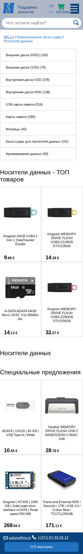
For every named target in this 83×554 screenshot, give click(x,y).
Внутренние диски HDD (28, 92)
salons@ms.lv (20, 538)
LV (50, 6)
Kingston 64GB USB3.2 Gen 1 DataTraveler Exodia (20, 240)
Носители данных (18, 41)
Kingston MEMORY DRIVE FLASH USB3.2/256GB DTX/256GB (61, 315)
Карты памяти (20, 117)
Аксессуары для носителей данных (37, 141)
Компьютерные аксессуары (39, 37)
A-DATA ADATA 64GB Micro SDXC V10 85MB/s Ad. (20, 315)
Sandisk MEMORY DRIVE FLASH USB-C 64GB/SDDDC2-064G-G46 (61, 433)
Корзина (63, 12)
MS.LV (9, 37)
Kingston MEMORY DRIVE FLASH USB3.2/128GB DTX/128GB (61, 240)
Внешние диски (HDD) (27, 55)
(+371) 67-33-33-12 (52, 537)
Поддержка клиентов (27, 9)
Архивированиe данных (27, 154)
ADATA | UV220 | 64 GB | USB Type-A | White (20, 433)
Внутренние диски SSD (28, 80)
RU (50, 12)
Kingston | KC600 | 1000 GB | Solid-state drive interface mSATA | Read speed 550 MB (20, 508)
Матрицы (16, 129)
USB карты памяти (24, 104)
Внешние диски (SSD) (26, 67)
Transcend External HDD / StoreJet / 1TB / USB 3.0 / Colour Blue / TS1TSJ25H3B (62, 508)
